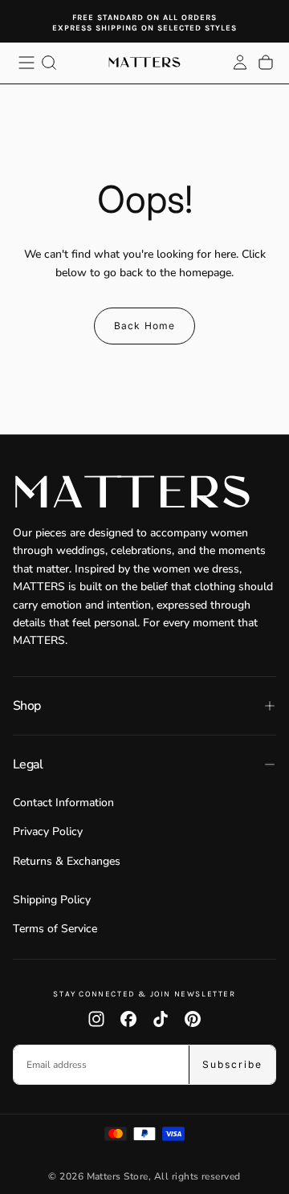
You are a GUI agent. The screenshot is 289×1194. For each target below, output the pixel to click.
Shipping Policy (52, 899)
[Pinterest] (192, 1019)
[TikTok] (160, 1019)
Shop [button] (26, 706)
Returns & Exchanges (66, 861)
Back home (145, 326)
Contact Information (63, 802)
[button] (26, 62)
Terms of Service (55, 928)
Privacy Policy (48, 831)
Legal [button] (28, 764)
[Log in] (240, 62)
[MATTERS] (144, 492)
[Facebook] (128, 1019)
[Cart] (265, 62)
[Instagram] (96, 1019)
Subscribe (232, 1064)
